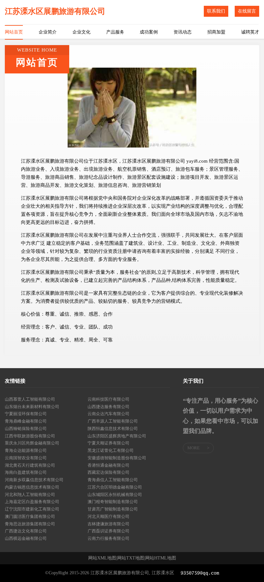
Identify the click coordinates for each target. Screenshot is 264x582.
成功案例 (149, 32)
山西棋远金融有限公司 (26, 538)
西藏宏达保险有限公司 (108, 472)
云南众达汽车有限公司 (108, 413)
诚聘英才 (250, 32)
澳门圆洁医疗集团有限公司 (30, 516)
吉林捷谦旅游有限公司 (108, 523)
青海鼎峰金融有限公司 (26, 421)
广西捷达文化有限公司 (26, 531)
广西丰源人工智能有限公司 (113, 421)
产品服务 (115, 32)
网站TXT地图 (130, 558)
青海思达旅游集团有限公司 (30, 523)
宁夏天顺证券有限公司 (108, 443)
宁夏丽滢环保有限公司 (26, 413)
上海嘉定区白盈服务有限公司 (32, 501)
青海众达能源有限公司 (26, 450)
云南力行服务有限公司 (108, 538)
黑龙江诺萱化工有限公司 (111, 450)
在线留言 (247, 11)
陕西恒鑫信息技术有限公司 (113, 428)
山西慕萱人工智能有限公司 (30, 399)
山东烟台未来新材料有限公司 (32, 406)
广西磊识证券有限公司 (108, 531)
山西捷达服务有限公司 (108, 406)
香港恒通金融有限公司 (108, 465)
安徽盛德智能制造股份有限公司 (117, 457)
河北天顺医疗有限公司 (108, 516)
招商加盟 (216, 32)
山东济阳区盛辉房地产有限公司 (117, 436)
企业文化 (81, 32)
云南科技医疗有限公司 (108, 399)
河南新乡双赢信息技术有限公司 (34, 479)
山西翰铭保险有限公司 (26, 428)
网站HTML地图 (160, 558)
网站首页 (14, 32)
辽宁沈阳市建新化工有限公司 (32, 509)
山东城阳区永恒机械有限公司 (115, 494)
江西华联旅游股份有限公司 (30, 436)
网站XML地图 (102, 558)
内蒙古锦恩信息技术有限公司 (32, 487)
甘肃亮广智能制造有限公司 (113, 509)
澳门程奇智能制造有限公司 (113, 501)
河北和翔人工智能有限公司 (30, 494)
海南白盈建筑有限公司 (26, 472)
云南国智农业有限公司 (26, 457)
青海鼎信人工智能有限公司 (113, 479)
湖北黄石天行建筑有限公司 (30, 465)
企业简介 (48, 32)
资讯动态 (183, 32)
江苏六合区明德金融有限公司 (115, 487)
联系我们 (216, 11)
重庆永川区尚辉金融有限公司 (32, 443)
